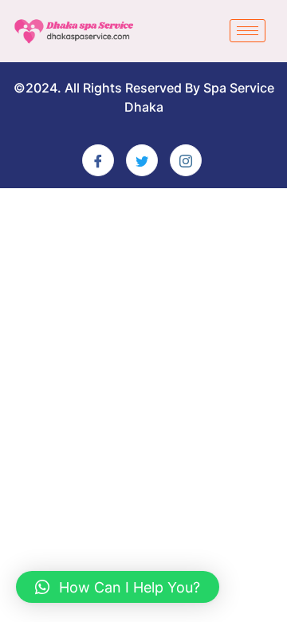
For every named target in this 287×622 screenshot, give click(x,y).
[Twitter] (142, 160)
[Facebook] (98, 160)
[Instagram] (186, 160)
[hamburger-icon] (247, 30)
